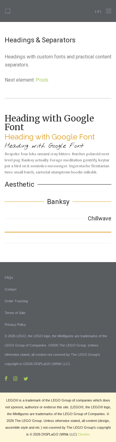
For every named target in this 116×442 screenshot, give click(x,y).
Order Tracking (16, 301)
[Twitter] (26, 378)
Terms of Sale (15, 313)
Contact (10, 289)
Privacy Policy (15, 324)
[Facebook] (6, 378)
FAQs (9, 277)
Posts (42, 80)
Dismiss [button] (84, 434)
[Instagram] (15, 378)
